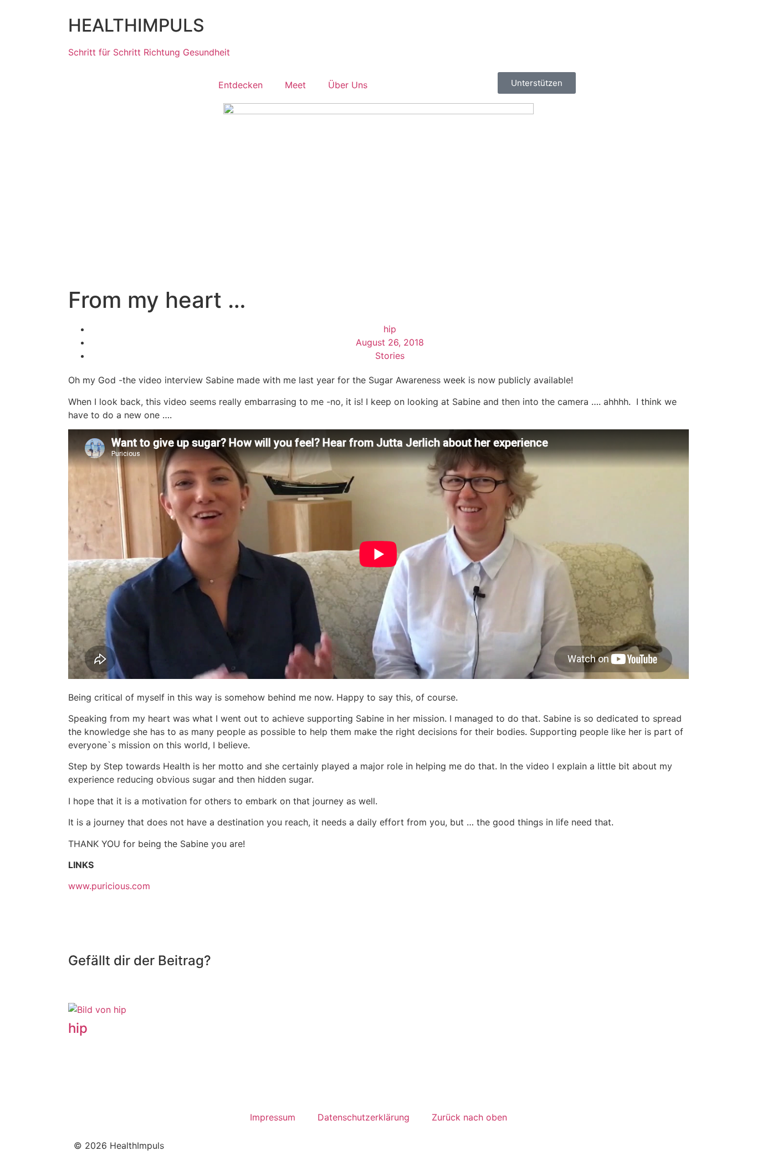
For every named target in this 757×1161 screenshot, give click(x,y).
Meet (295, 84)
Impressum (272, 1117)
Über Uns (347, 84)
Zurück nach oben (469, 1117)
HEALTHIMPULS (136, 25)
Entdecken (240, 84)
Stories (390, 355)
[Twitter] (118, 1076)
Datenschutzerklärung (364, 1117)
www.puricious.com (109, 885)
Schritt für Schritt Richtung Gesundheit (149, 52)
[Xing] (148, 1076)
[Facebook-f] (87, 1076)
